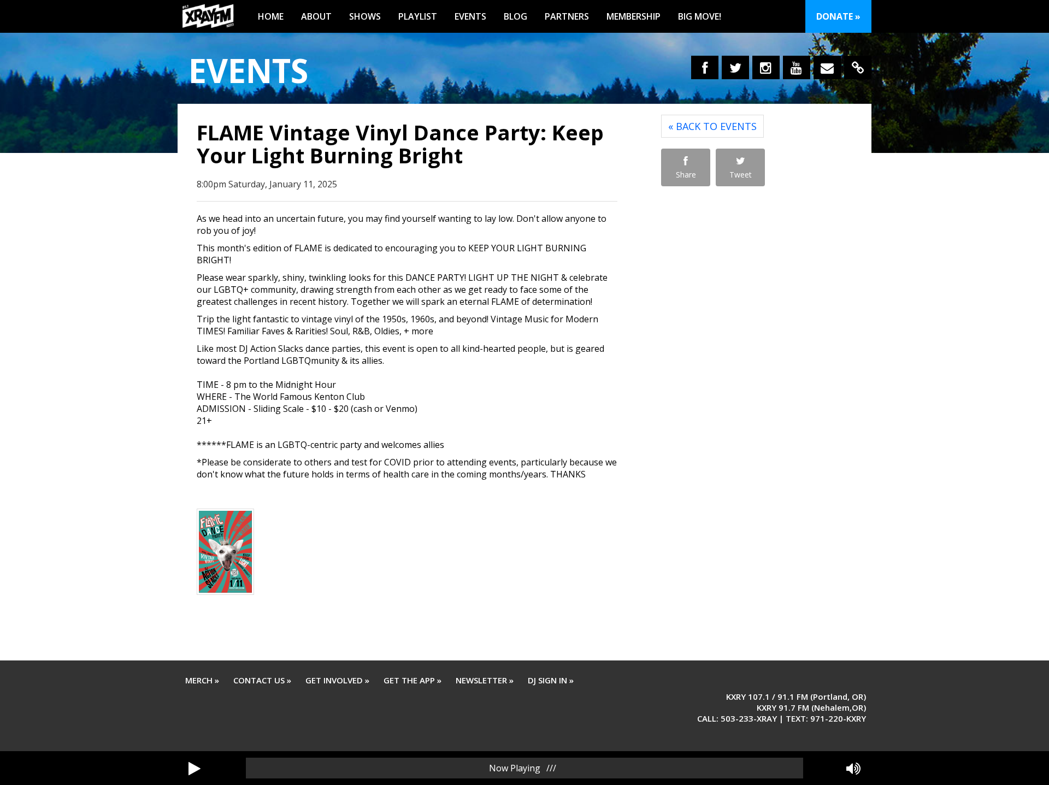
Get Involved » (337, 680)
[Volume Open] (853, 768)
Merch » (202, 680)
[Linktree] (857, 67)
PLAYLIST (417, 16)
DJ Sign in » (551, 680)
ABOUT (316, 16)
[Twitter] (735, 67)
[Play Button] (194, 768)
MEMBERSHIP (633, 16)
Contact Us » (262, 680)
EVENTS (470, 16)
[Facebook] (704, 67)
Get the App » (412, 680)
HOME (271, 16)
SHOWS (365, 16)
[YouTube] (796, 67)
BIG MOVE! (699, 16)
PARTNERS (567, 16)
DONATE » (838, 16)
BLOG (515, 16)
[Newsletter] (827, 67)
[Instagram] (766, 67)
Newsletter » (485, 680)
